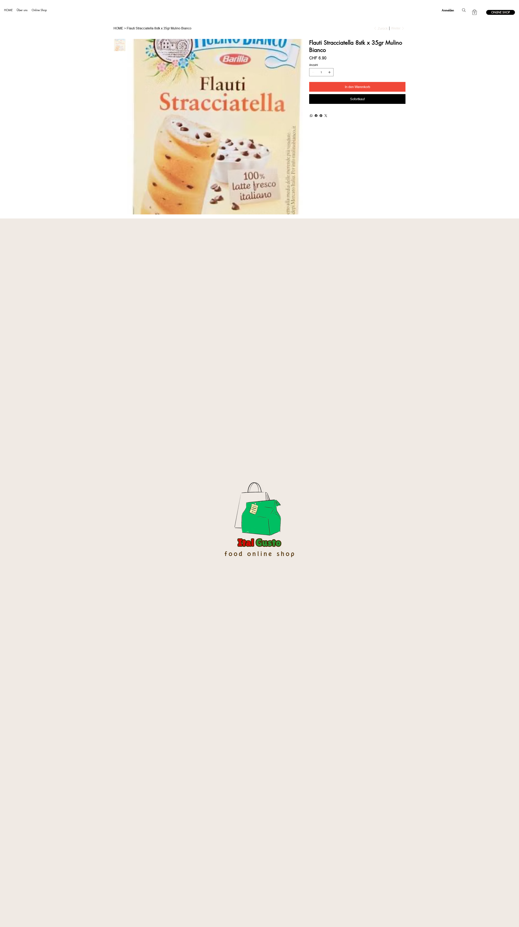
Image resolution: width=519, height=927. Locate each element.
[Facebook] (316, 116)
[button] (474, 12)
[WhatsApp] (311, 116)
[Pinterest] (321, 116)
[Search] (464, 10)
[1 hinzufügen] (329, 72)
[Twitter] (326, 116)
